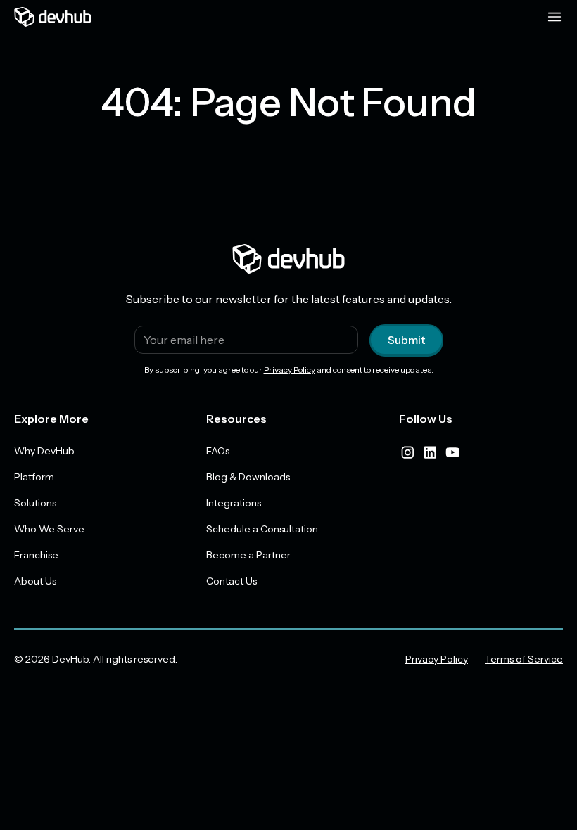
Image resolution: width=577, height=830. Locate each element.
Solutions (35, 503)
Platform (34, 477)
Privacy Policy (289, 369)
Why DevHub (44, 451)
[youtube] (452, 452)
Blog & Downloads (248, 477)
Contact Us (231, 581)
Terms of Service (524, 659)
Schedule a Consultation (262, 529)
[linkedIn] (429, 452)
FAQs (217, 451)
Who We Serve (49, 529)
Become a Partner (248, 555)
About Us (35, 581)
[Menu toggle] (554, 16)
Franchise (36, 555)
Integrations (233, 503)
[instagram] (407, 452)
